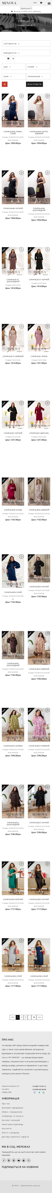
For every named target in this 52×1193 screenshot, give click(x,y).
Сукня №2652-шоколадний (13, 823)
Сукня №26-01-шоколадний (13, 280)
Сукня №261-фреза (39, 356)
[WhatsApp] (44, 1092)
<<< (12, 1017)
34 (34, 1017)
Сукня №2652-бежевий (39, 669)
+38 (39, 1086)
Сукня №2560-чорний (39, 899)
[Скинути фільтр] (4, 84)
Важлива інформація (12, 1108)
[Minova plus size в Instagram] (9, 1160)
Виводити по (10, 53)
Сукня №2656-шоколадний (13, 664)
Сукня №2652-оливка (13, 746)
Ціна (6, 67)
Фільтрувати (34, 84)
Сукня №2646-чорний (13, 208)
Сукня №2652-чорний (39, 822)
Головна (20, 25)
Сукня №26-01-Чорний (39, 279)
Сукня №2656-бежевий (39, 510)
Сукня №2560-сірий (13, 976)
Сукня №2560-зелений (13, 899)
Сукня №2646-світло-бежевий (39, 132)
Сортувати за (10, 44)
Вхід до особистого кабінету (27, 11)
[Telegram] (39, 1092)
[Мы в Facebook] (4, 1160)
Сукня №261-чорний (13, 433)
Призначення (34, 76)
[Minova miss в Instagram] (14, 1160)
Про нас (6, 1103)
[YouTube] (19, 1160)
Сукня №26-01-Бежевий (13, 356)
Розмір (31, 67)
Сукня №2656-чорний (39, 586)
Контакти (7, 1128)
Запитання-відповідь (12, 1124)
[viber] (28, 1160)
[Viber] (34, 1092)
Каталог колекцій (11, 1120)
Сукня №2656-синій (13, 592)
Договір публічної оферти (15, 1137)
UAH (35, 3)
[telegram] (24, 1160)
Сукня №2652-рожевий (39, 746)
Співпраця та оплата (12, 1116)
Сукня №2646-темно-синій (13, 132)
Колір (6, 76)
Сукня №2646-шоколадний (39, 209)
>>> (39, 1017)
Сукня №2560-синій (39, 976)
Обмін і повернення (12, 1112)
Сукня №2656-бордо (13, 510)
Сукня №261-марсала (39, 433)
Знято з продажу (10, 1132)
